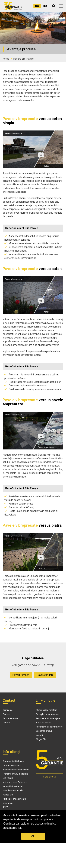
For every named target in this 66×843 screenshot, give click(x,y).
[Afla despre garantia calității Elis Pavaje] (50, 759)
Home (6, 58)
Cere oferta (49, 776)
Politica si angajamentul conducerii (14, 801)
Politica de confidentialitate (16, 769)
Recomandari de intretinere (49, 727)
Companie (7, 710)
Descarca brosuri (44, 731)
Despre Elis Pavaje (23, 58)
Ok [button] (33, 836)
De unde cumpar (11, 718)
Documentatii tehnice (13, 761)
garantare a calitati (48, 374)
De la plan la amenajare (47, 714)
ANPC (5, 807)
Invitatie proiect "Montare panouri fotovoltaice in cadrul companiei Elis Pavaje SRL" (15, 788)
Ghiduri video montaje (46, 710)
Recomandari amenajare (48, 718)
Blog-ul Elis (41, 739)
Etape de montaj (44, 722)
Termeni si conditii (12, 765)
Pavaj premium (20, 674)
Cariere (6, 714)
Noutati (39, 735)
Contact (6, 722)
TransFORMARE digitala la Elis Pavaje (15, 776)
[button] (61, 6)
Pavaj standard (45, 674)
